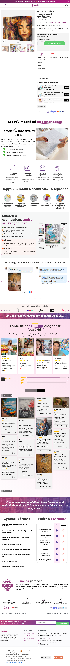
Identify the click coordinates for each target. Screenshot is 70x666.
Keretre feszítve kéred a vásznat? (47, 34)
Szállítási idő (40, 62)
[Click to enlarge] (3, 40)
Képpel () (31, 389)
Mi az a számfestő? (42, 75)
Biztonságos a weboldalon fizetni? (13, 566)
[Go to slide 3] (18, 41)
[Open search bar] (62, 5)
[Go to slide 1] (15, 41)
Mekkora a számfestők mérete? (12, 543)
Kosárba (66, 87)
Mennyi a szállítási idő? (9, 560)
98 (11, 394)
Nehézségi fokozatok (42, 78)
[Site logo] (34, 5)
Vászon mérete (41, 68)
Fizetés (39, 65)
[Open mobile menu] (1, 5)
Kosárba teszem (53, 43)
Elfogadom (57, 657)
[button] (2, 26)
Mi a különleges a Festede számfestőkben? (16, 549)
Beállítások (44, 657)
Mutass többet (41, 106)
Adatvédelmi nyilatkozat (13, 662)
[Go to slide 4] (19, 41)
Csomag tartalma (41, 72)
